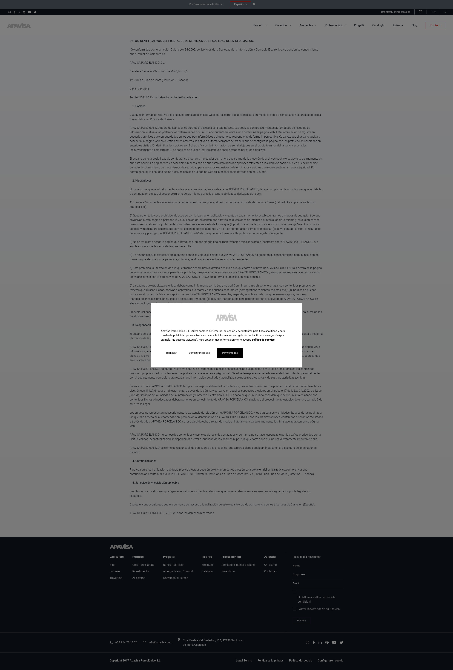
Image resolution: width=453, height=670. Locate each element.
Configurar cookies (199, 352)
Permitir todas (230, 352)
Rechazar (171, 352)
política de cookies (263, 339)
